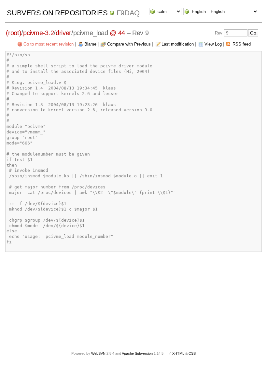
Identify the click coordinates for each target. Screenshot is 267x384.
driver (63, 32)
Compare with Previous (129, 44)
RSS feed (241, 44)
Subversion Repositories (57, 13)
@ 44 (117, 32)
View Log (213, 44)
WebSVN (98, 353)
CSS (192, 353)
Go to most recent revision (48, 44)
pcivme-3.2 (38, 32)
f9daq (128, 13)
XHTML (178, 353)
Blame (90, 44)
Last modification (178, 44)
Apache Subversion (137, 353)
